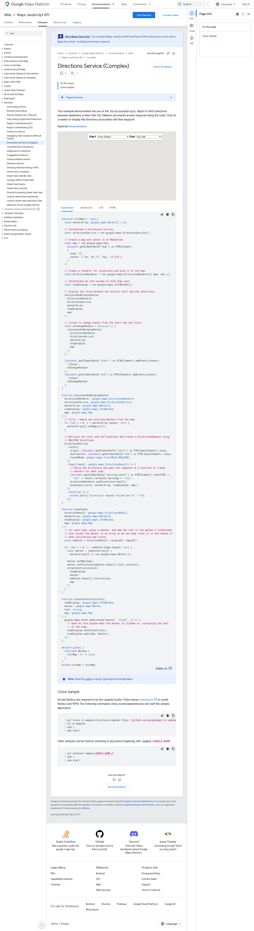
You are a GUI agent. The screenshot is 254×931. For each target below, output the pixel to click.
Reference (25, 22)
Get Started (144, 15)
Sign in (246, 4)
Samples (43, 22)
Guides (8, 22)
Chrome (105, 904)
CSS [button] (101, 207)
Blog (124, 4)
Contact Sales (149, 879)
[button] (22, 49)
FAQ (53, 873)
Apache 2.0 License (92, 804)
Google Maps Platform (93, 53)
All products (92, 909)
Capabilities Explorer (62, 879)
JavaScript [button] (86, 207)
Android (100, 873)
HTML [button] (113, 207)
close (248, 14)
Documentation (101, 4)
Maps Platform (37, 4)
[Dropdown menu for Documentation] (114, 4)
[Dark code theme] (167, 214)
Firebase (121, 904)
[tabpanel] (117, 448)
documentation (78, 126)
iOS (98, 879)
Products (66, 4)
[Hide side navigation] (41, 924)
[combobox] (193, 4)
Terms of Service (151, 890)
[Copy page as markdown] (72, 73)
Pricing (82, 4)
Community (139, 4)
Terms (54, 923)
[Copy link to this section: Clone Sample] (82, 692)
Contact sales (170, 15)
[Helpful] (168, 53)
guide (88, 679)
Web (7, 15)
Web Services (103, 890)
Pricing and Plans (151, 873)
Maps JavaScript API (33, 15)
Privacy (65, 923)
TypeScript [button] (67, 207)
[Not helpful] (173, 53)
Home (61, 53)
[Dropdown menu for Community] (150, 4)
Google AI (170, 904)
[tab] (67, 207)
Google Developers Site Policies (138, 804)
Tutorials (55, 884)
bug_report (237, 14)
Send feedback (163, 66)
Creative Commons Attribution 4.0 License (144, 801)
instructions (146, 699)
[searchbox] (23, 33)
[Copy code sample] (173, 214)
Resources (60, 22)
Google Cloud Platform (145, 904)
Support (146, 884)
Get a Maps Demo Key (77, 36)
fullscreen (243, 14)
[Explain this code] (162, 214)
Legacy (77, 22)
